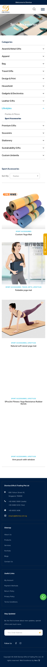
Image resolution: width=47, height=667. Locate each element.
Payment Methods (11, 586)
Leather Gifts (8, 101)
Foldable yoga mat (23, 290)
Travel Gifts (7, 71)
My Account (8, 580)
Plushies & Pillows (12, 114)
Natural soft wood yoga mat (23, 346)
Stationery (7, 140)
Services (7, 545)
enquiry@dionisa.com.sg (18, 516)
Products (7, 540)
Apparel (6, 56)
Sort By (5, 176)
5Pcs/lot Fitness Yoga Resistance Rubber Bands (23, 403)
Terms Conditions (10, 602)
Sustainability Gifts (11, 148)
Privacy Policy (9, 596)
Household (7, 86)
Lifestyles (6, 108)
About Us (7, 534)
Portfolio (7, 551)
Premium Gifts (9, 125)
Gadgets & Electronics (12, 93)
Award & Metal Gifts (11, 49)
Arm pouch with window (23, 460)
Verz (36, 660)
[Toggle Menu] (43, 9)
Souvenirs (7, 133)
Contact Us (8, 561)
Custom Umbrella (10, 155)
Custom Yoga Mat (23, 234)
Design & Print (9, 78)
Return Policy (9, 591)
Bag (4, 63)
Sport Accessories (13, 118)
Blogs (6, 556)
